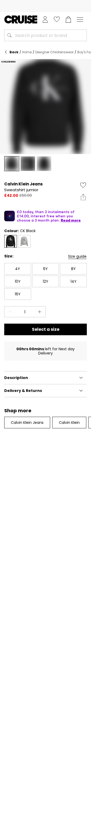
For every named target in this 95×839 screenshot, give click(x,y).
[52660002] (24, 241)
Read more (71, 220)
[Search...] (9, 35)
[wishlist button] (57, 19)
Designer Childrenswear (54, 52)
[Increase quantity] (40, 311)
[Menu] (80, 19)
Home (27, 52)
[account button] (45, 19)
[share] (83, 197)
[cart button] (68, 19)
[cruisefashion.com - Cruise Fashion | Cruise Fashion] (20, 19)
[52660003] (10, 241)
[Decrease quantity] (9, 311)
